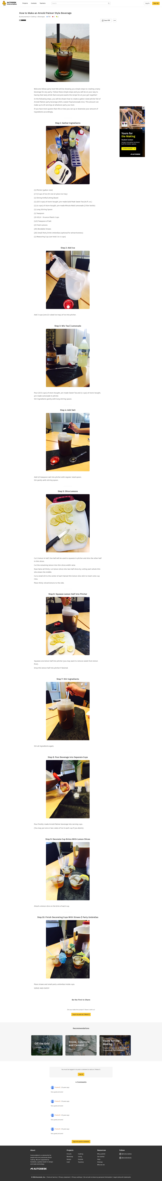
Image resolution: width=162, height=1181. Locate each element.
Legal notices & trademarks (122, 1177)
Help (98, 1159)
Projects (25, 3)
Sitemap (100, 1162)
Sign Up (155, 3)
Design (69, 1159)
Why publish (101, 1154)
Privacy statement (64, 1177)
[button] (114, 20)
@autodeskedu (127, 1158)
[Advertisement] (132, 131)
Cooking (33, 17)
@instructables (127, 1154)
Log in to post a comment (81, 1142)
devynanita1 (25, 17)
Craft (68, 1162)
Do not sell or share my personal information (98, 1177)
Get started (100, 1157)
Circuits (69, 1154)
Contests (34, 3)
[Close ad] (143, 108)
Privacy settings (77, 1177)
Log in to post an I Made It (81, 1014)
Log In (147, 3)
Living (80, 1157)
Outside (80, 1159)
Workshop (70, 1157)
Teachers (42, 3)
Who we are (101, 1165)
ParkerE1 (57, 1087)
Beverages (41, 17)
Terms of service (52, 1177)
